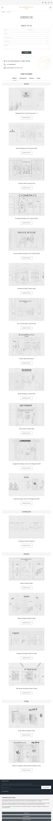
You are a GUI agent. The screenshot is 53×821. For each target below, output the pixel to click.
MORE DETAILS (26, 117)
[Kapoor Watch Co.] (26, 7)
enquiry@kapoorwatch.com (14, 68)
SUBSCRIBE (46, 787)
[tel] (45, 2)
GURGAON (22, 78)
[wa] (48, 2)
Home (3, 11)
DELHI (14, 78)
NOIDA (31, 78)
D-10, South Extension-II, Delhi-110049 (18, 61)
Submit (27, 52)
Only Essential (26, 816)
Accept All (26, 813)
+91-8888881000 (11, 64)
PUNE (38, 78)
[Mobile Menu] (2, 7)
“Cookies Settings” (7, 806)
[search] (42, 2)
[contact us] (51, 2)
